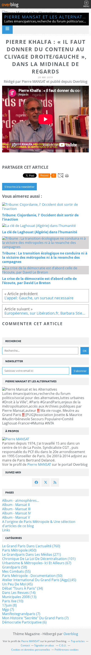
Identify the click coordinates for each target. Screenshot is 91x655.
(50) (32, 575)
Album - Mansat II (16, 504)
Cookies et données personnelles (30, 649)
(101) (39, 558)
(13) (19, 596)
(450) (19, 550)
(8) (9, 605)
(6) (24, 622)
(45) (39, 580)
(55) (16, 571)
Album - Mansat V (16, 517)
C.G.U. (62, 645)
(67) (36, 563)
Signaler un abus (44, 645)
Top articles (78, 641)
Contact (25, 645)
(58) (14, 567)
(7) (8, 609)
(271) (31, 554)
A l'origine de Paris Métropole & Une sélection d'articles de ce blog (38, 523)
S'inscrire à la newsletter (19, 187)
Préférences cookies (67, 649)
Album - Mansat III (16, 509)
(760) (31, 546)
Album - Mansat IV (16, 513)
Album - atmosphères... (20, 500)
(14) (19, 592)
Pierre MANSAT (39, 464)
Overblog (70, 634)
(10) (12, 601)
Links (6, 530)
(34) (22, 588)
